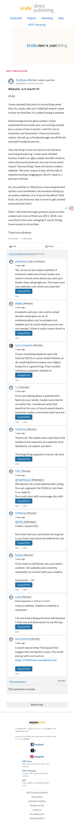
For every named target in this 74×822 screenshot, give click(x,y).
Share (51, 246)
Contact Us (37, 809)
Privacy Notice (37, 797)
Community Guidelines (37, 801)
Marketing (47, 18)
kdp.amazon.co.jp (37, 814)
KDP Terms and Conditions (37, 792)
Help (61, 18)
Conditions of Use (37, 805)
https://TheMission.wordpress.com (36, 660)
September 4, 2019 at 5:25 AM (29, 83)
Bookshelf (16, 18)
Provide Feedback (37, 818)
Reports (31, 18)
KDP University (37, 24)
